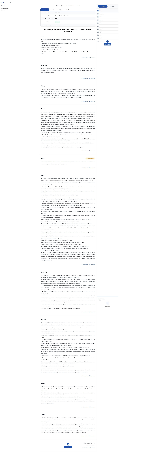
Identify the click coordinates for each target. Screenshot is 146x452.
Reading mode (72, 5)
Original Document (53, 9)
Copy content (92, 57)
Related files (61, 9)
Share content (85, 57)
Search (58, 5)
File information (44, 9)
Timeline (68, 9)
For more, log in (68, 447)
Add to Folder (64, 5)
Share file (78, 5)
